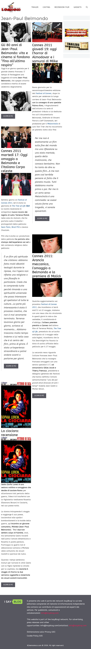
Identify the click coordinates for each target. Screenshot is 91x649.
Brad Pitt (16, 227)
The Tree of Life (18, 206)
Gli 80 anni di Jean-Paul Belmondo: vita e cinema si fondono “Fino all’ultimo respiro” (15, 55)
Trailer (34, 7)
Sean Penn (5, 227)
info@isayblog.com (50, 613)
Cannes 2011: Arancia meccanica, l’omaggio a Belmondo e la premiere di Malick (46, 266)
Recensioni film (61, 7)
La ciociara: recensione (10, 433)
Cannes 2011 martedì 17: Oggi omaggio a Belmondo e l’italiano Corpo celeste (14, 161)
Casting (46, 7)
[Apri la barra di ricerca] (87, 7)
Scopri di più (8, 116)
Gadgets (77, 7)
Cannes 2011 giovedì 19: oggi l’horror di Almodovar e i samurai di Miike (45, 53)
